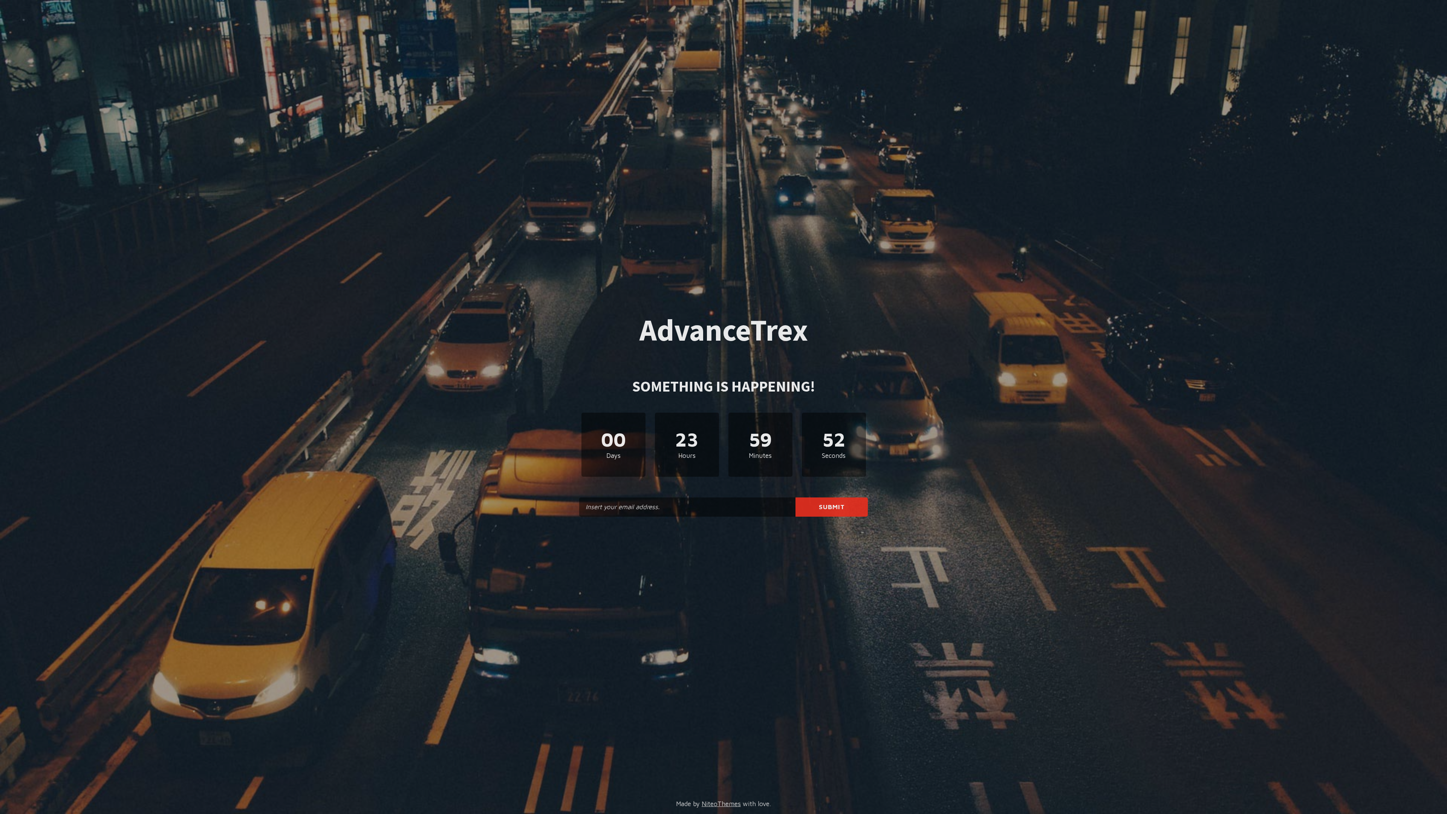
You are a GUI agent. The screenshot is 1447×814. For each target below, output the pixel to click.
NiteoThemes (721, 804)
